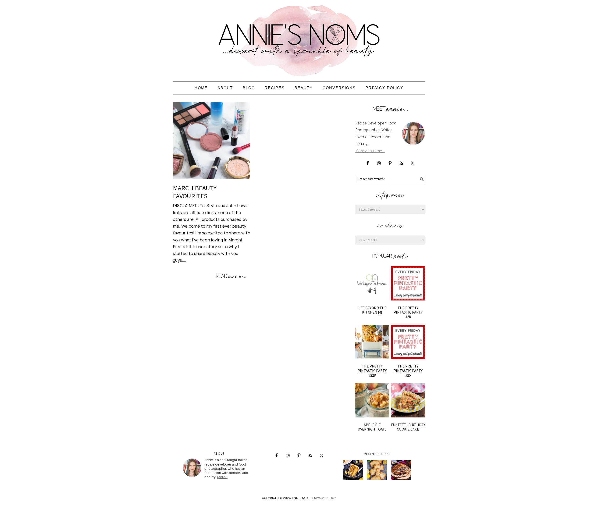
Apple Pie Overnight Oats (372, 426)
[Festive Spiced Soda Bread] (401, 470)
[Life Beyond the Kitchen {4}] (372, 283)
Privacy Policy (324, 498)
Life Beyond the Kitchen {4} (372, 309)
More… (222, 477)
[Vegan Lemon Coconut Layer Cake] (353, 470)
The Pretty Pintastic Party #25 (408, 370)
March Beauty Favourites (195, 192)
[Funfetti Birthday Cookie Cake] (408, 400)
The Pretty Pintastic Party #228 (372, 370)
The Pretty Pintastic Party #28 (408, 312)
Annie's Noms (299, 38)
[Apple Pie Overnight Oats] (372, 400)
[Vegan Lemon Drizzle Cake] (377, 470)
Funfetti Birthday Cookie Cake (408, 426)
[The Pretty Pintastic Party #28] (408, 283)
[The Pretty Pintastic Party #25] (408, 342)
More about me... (370, 150)
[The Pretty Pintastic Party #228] (372, 342)
